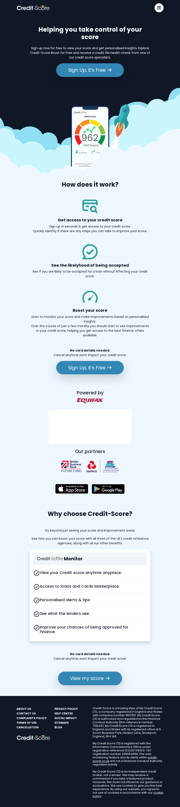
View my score (87, 678)
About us (23, 709)
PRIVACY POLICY (66, 709)
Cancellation (27, 727)
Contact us (26, 713)
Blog (58, 727)
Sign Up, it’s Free (87, 70)
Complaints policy (31, 718)
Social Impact (65, 718)
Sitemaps (61, 723)
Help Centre (63, 713)
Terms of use (26, 723)
